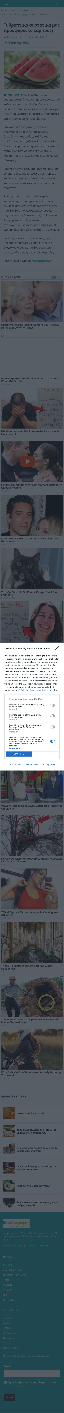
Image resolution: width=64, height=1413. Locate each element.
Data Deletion (15, 764)
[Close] (58, 649)
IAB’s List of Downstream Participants (35, 690)
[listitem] (32, 699)
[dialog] (32, 706)
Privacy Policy (48, 764)
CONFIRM (19, 754)
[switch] (52, 705)
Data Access (32, 764)
